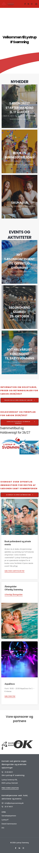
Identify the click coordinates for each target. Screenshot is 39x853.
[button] (19, 400)
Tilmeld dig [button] (21, 328)
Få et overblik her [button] (21, 373)
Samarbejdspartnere (9, 816)
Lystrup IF (5, 820)
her (16, 566)
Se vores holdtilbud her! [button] (21, 127)
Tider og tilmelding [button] (21, 217)
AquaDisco (10, 684)
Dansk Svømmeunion (9, 824)
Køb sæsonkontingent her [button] (21, 282)
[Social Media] (25, 4)
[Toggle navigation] (36, 4)
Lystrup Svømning (22, 843)
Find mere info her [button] (20, 172)
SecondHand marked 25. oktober (19, 311)
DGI (3, 828)
